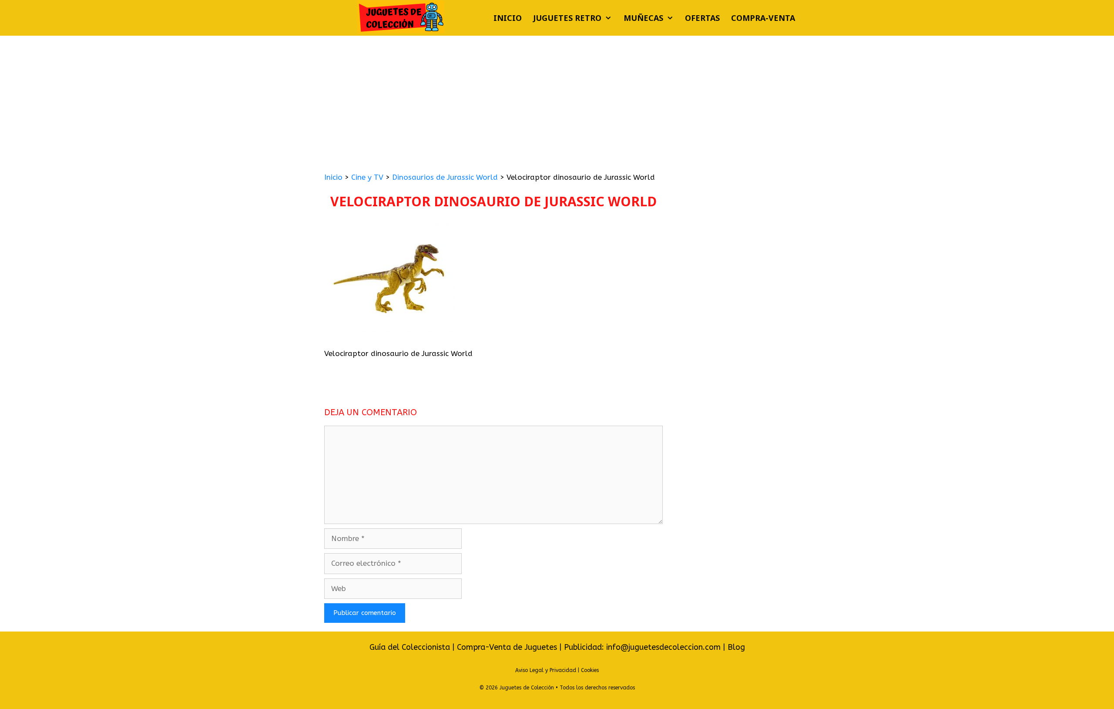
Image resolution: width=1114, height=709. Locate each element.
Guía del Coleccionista (409, 647)
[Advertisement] (557, 101)
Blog (736, 647)
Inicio (507, 18)
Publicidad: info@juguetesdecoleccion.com (643, 647)
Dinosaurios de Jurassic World (445, 177)
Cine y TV (367, 177)
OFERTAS (702, 18)
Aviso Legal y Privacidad (545, 670)
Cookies (590, 670)
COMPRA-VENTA (763, 18)
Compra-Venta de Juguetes (507, 647)
